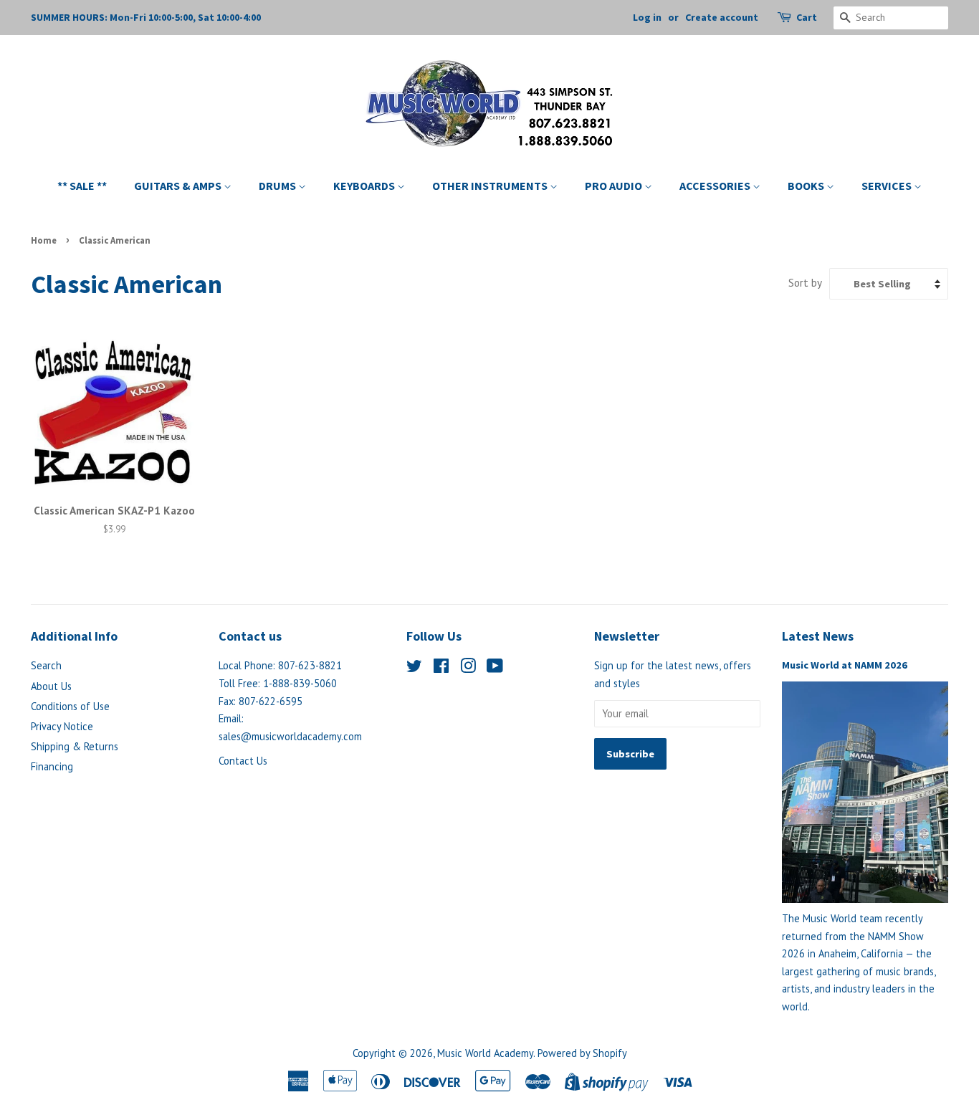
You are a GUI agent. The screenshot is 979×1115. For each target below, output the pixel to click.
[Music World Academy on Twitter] (414, 668)
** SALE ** (82, 185)
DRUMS (278, 185)
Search (46, 665)
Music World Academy (485, 1053)
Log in (647, 17)
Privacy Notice (62, 726)
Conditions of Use (70, 706)
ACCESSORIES (716, 185)
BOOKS (807, 185)
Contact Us (243, 760)
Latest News (818, 636)
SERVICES (887, 185)
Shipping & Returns (74, 746)
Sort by (805, 282)
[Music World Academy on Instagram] (468, 668)
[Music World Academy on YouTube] (495, 668)
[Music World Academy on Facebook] (441, 668)
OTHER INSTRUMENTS (491, 185)
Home (44, 240)
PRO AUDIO (614, 185)
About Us (51, 686)
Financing (52, 766)
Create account (721, 17)
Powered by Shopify (582, 1053)
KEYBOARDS (365, 185)
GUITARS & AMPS (179, 185)
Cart (806, 17)
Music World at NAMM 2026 (844, 665)
